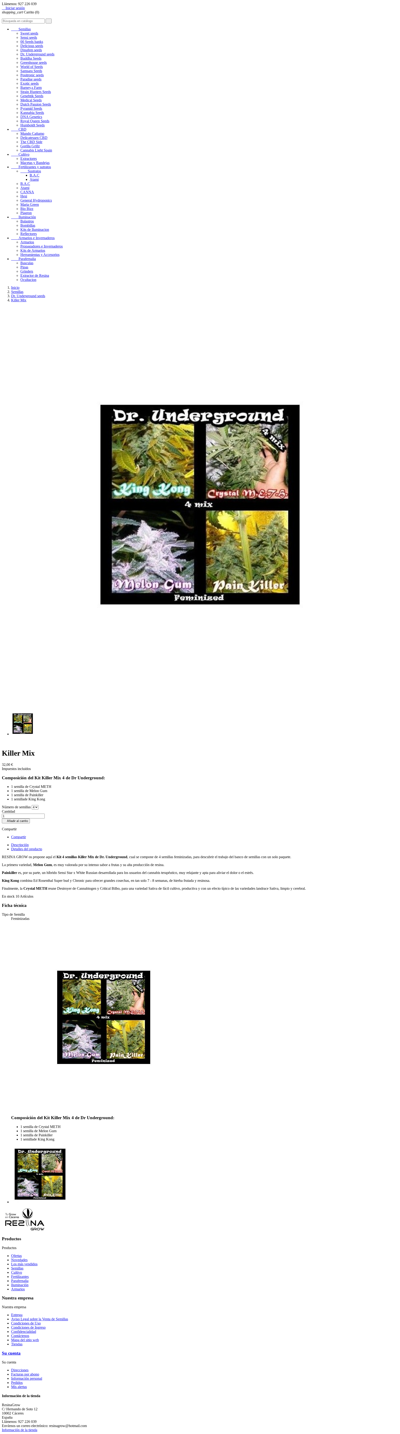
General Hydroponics (36, 200)
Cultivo (20, 154)
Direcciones (19, 1370)
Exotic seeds (29, 83)
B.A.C (34, 175)
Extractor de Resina (34, 275)
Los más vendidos (24, 1264)
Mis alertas (19, 1387)
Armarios (27, 242)
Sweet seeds (29, 33)
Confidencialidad (23, 1332)
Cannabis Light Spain (36, 150)
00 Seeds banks (31, 42)
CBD (18, 129)
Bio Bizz (26, 209)
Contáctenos (20, 1336)
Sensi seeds (28, 37)
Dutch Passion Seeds (35, 104)
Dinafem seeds (31, 50)
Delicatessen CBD (33, 138)
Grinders (26, 271)
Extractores (28, 159)
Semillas (21, 29)
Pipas (24, 267)
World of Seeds (31, 67)
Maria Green (29, 204)
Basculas (26, 263)
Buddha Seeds (30, 58)
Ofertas (16, 1256)
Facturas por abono (25, 1374)
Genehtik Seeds (31, 96)
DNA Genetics (31, 117)
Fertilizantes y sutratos (31, 167)
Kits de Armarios (32, 250)
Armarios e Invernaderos (33, 238)
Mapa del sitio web (25, 1340)
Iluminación (23, 217)
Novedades (19, 1260)
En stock (8, 896)
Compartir (18, 837)
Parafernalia (23, 259)
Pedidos (17, 1383)
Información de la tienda (19, 1430)
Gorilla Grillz (30, 146)
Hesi (23, 196)
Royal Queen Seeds (34, 121)
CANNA (27, 192)
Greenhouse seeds (33, 62)
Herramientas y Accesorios (39, 255)
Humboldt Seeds (32, 125)
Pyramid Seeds (31, 108)
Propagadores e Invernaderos (41, 246)
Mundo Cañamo (32, 133)
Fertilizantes (20, 1277)
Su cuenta (11, 1353)
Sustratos (30, 171)
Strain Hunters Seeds (35, 92)
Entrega (16, 1315)
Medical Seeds (31, 100)
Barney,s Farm (31, 88)
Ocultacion (28, 280)
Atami (34, 179)
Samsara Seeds (31, 71)
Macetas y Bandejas (35, 163)
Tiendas (16, 1344)
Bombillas (27, 225)
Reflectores (28, 234)
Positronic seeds (32, 75)
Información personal (26, 1378)
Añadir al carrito (16, 821)
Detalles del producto (26, 849)
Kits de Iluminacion (34, 230)
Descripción (20, 845)
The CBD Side (31, 142)
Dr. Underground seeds (37, 54)
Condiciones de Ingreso (28, 1327)
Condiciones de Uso (26, 1323)
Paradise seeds (30, 79)
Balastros (27, 221)
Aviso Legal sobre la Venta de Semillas (39, 1319)
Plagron (26, 213)
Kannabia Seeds (32, 113)
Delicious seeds (31, 46)
